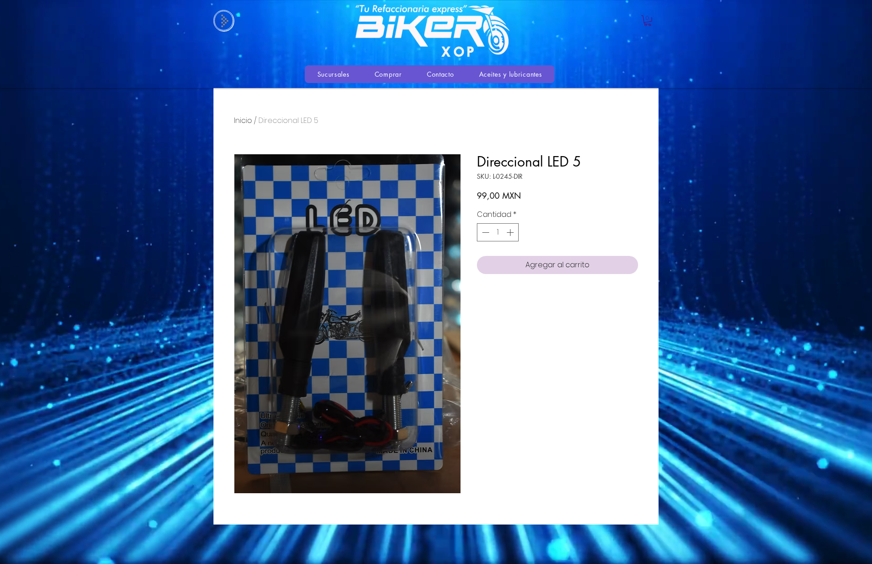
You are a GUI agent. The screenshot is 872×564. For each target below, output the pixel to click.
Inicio (243, 120)
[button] (647, 20)
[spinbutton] (498, 232)
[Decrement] (484, 232)
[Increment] (511, 232)
